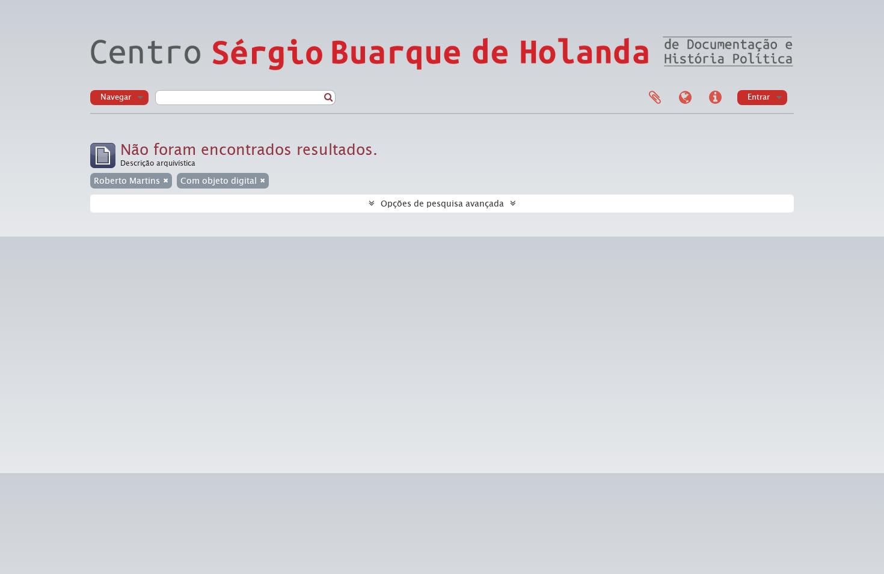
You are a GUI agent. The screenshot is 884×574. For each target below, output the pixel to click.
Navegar (115, 96)
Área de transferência (655, 98)
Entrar (758, 96)
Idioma (685, 98)
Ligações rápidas (715, 98)
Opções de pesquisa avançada (442, 203)
